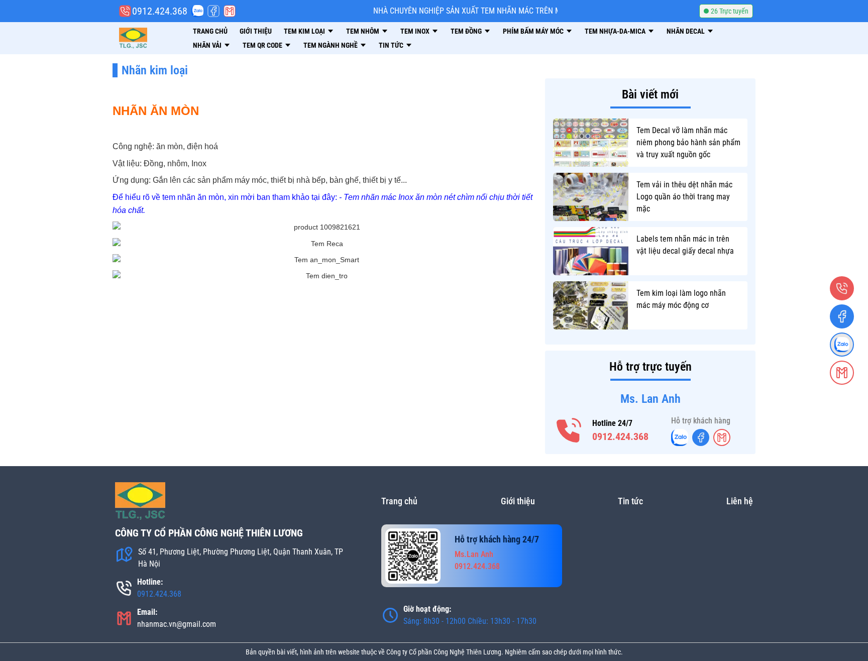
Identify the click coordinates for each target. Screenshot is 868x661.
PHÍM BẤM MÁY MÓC (533, 31)
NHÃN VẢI (207, 45)
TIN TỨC (391, 45)
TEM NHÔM (362, 31)
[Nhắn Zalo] (197, 11)
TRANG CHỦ (210, 31)
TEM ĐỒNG (466, 31)
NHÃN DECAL (686, 31)
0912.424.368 (620, 436)
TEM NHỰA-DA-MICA (615, 31)
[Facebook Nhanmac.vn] (213, 11)
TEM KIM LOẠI (304, 31)
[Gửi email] (230, 11)
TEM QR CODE (262, 45)
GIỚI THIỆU (256, 31)
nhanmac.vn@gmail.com (176, 624)
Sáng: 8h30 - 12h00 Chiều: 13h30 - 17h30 (469, 621)
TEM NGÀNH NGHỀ (330, 45)
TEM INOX (414, 31)
